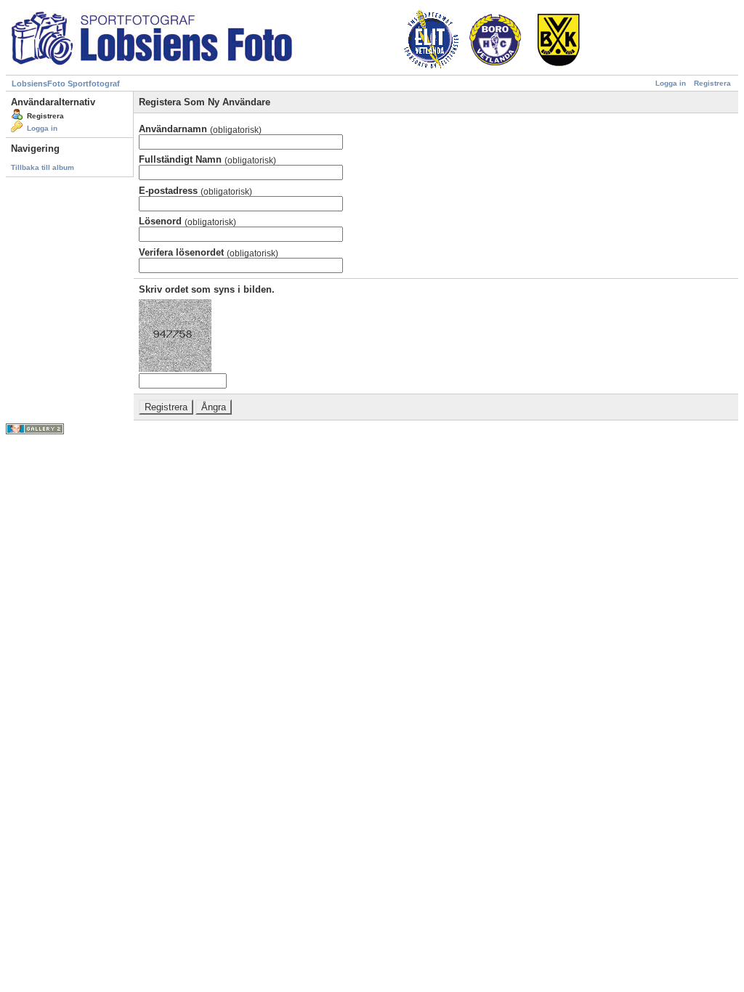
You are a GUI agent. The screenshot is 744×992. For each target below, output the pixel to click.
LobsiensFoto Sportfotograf (66, 83)
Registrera (712, 83)
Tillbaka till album (42, 167)
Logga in (670, 83)
